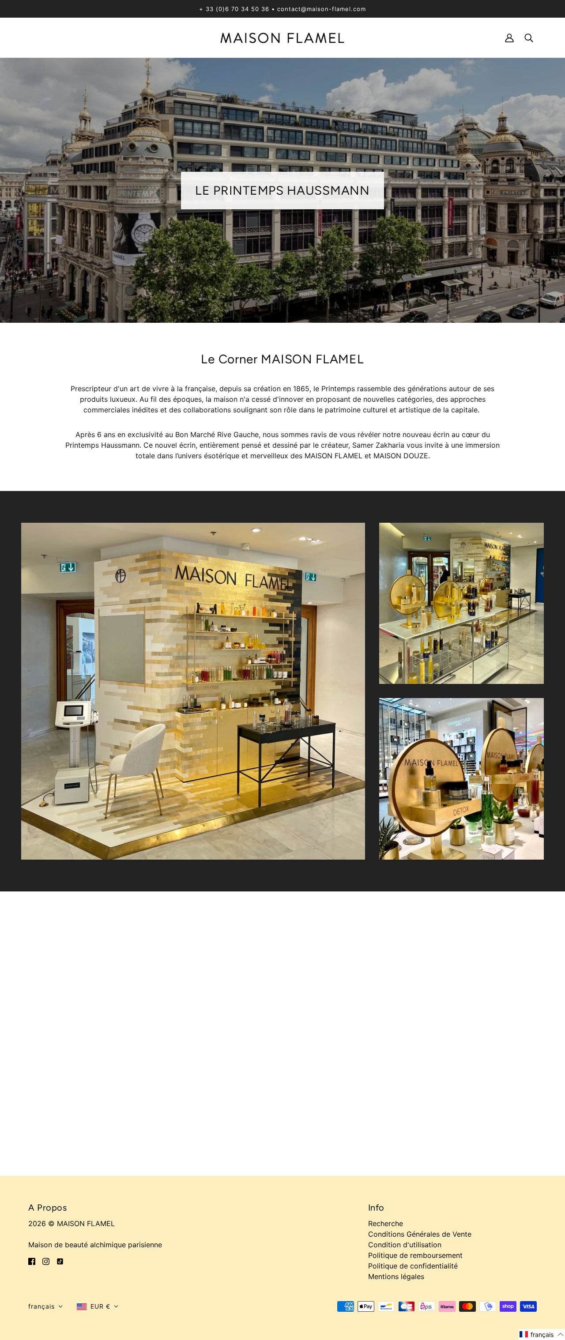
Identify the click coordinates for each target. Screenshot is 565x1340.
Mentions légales (396, 1276)
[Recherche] (528, 37)
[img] (32, 1260)
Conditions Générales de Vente (419, 1234)
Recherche (385, 1223)
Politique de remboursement (415, 1255)
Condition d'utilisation (404, 1244)
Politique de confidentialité (413, 1265)
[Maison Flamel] (282, 37)
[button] (45, 1306)
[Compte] (509, 37)
